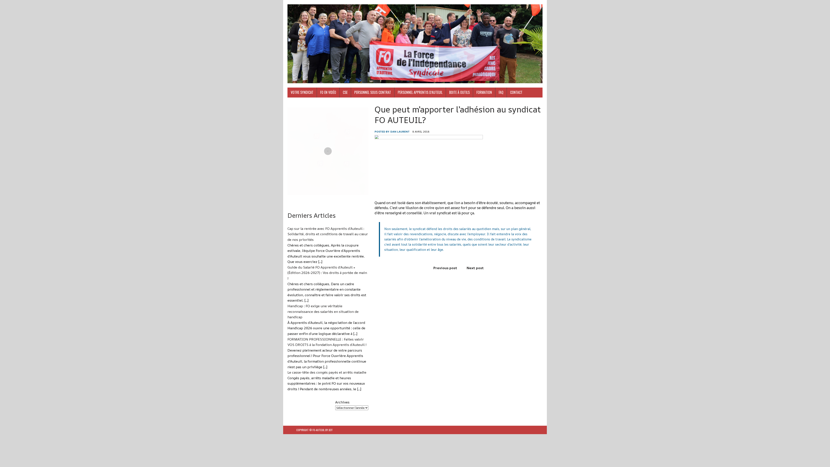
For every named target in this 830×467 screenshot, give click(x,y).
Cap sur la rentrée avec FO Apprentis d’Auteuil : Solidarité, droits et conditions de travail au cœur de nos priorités (327, 234)
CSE (345, 92)
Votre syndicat (302, 92)
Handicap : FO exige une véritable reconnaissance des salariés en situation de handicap (323, 311)
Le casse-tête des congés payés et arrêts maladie (326, 372)
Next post (475, 267)
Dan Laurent (400, 131)
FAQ (501, 92)
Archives (342, 402)
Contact (516, 92)
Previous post (445, 267)
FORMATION (484, 92)
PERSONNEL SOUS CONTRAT (372, 92)
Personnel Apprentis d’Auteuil (420, 92)
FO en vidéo (328, 92)
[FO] (415, 43)
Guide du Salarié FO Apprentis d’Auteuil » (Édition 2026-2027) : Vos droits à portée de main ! (327, 273)
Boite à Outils (459, 92)
